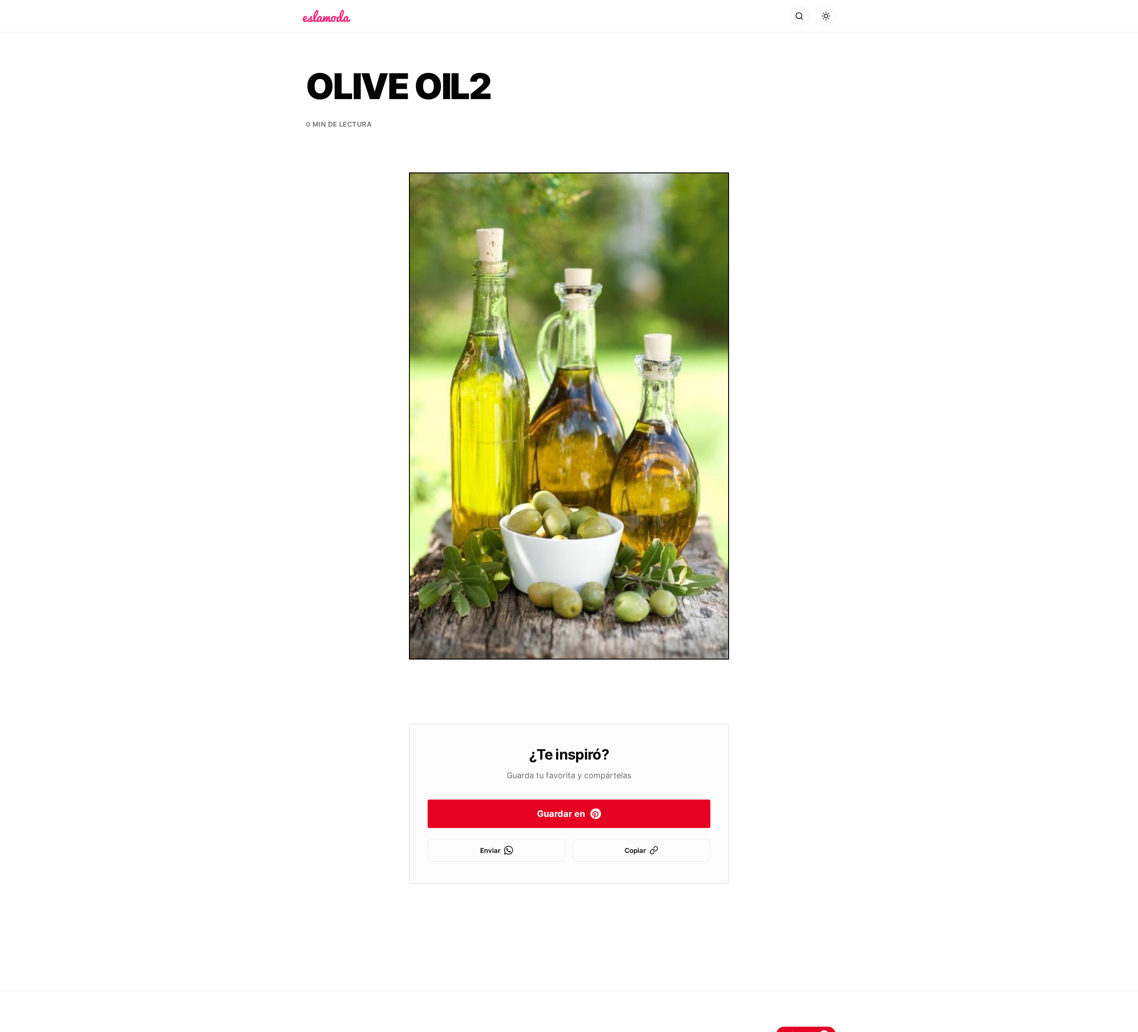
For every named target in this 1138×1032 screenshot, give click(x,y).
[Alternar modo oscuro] (826, 16)
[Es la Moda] (326, 16)
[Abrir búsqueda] (799, 16)
